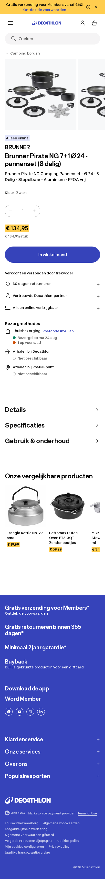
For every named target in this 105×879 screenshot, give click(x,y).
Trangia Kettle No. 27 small (25, 535)
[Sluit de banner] (96, 7)
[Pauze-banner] (88, 7)
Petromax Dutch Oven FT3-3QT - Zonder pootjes (63, 538)
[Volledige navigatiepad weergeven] (7, 53)
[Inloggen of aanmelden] (82, 23)
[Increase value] (34, 211)
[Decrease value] (11, 211)
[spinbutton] (22, 211)
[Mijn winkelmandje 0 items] (94, 23)
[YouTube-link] (19, 712)
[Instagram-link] (30, 712)
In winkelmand (52, 254)
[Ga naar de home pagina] (46, 23)
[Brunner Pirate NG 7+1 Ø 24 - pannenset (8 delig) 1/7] (40, 94)
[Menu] (11, 23)
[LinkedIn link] (41, 712)
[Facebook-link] (9, 712)
